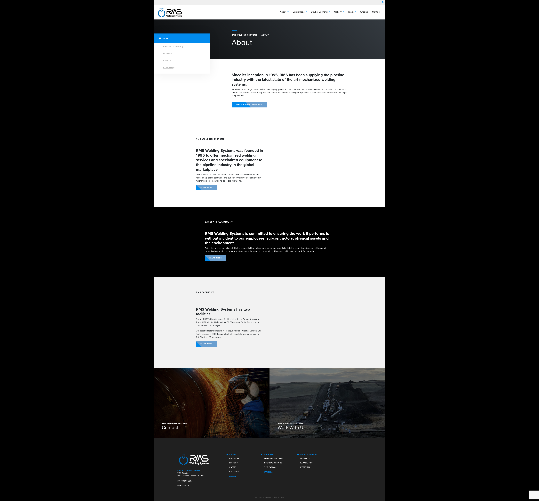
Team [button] (351, 12)
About (167, 38)
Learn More (206, 188)
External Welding (273, 459)
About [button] (283, 12)
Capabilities (306, 463)
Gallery (233, 476)
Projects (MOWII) (173, 47)
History (168, 54)
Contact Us (183, 486)
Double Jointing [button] (319, 12)
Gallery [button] (338, 12)
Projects (234, 459)
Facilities (169, 68)
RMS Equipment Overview (249, 105)
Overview (305, 467)
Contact (376, 12)
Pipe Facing (270, 467)
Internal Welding (273, 463)
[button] (383, 2)
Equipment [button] (299, 12)
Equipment (269, 454)
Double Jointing (309, 454)
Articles (364, 12)
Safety (167, 61)
